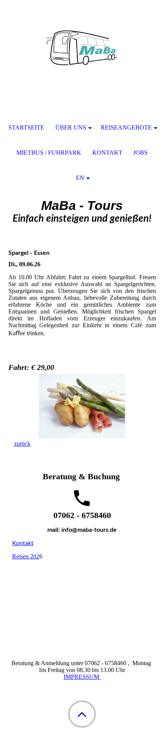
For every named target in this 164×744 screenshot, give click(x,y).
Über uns (70, 127)
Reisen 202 (25, 556)
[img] (82, 47)
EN (80, 177)
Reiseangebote (126, 127)
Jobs (140, 152)
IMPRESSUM (82, 677)
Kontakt (23, 543)
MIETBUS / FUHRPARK (48, 152)
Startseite (26, 127)
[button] (82, 714)
